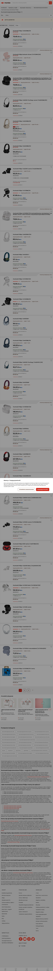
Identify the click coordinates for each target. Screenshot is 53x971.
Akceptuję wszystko (42, 489)
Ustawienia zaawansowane (26, 489)
